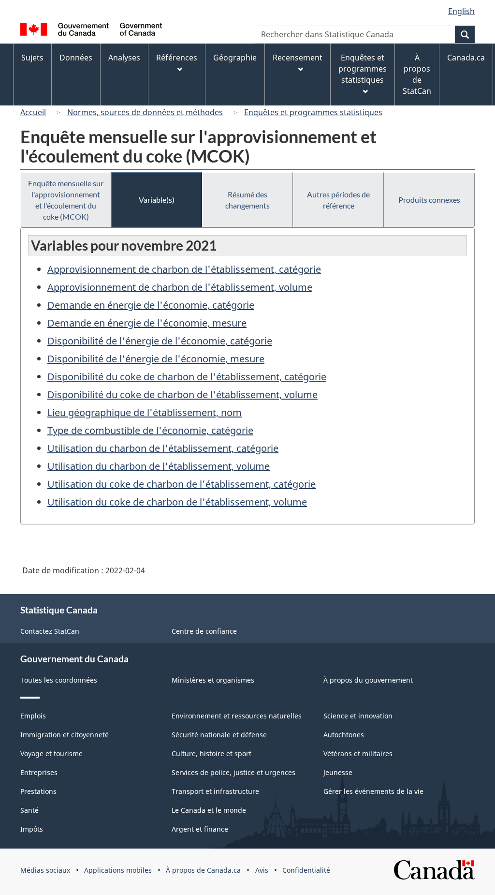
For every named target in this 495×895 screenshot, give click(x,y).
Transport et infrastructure (215, 791)
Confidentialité (306, 870)
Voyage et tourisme (51, 753)
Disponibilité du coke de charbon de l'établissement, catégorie (186, 376)
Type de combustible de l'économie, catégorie (150, 430)
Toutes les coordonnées (58, 680)
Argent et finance (200, 829)
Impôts (31, 829)
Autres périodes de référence (338, 200)
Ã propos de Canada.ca (203, 870)
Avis (261, 870)
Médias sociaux (45, 870)
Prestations (38, 791)
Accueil (33, 112)
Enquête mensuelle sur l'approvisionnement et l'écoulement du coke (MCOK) (65, 200)
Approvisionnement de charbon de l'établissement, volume (179, 287)
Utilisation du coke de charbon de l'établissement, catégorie (181, 484)
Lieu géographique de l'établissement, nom (144, 412)
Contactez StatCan (49, 631)
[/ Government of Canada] (91, 31)
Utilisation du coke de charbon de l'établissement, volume (177, 501)
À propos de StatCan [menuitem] (417, 74)
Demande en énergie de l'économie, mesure (147, 322)
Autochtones (343, 734)
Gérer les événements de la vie (373, 791)
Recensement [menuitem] (297, 57)
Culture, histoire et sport (211, 753)
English (461, 11)
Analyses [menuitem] (124, 57)
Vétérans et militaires (358, 753)
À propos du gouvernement (368, 680)
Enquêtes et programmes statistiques (313, 112)
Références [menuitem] (176, 57)
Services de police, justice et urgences (233, 772)
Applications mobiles (118, 870)
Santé (29, 810)
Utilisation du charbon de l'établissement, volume (158, 466)
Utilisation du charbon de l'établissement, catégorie (162, 448)
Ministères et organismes (213, 680)
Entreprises (39, 772)
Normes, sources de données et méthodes (145, 112)
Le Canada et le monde (209, 810)
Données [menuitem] (75, 57)
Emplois (33, 715)
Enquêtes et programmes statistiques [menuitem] (362, 68)
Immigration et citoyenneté (64, 734)
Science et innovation (358, 715)
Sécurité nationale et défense (219, 734)
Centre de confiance (204, 631)
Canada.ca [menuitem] (466, 57)
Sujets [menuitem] (32, 57)
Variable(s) (157, 199)
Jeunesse (337, 772)
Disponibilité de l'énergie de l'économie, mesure (155, 358)
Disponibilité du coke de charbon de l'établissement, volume (182, 394)
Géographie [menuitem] (235, 57)
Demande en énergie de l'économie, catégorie (150, 305)
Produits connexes (429, 199)
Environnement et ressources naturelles (237, 715)
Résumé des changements (247, 200)
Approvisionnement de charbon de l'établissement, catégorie (184, 269)
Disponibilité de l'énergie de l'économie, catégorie (159, 340)
